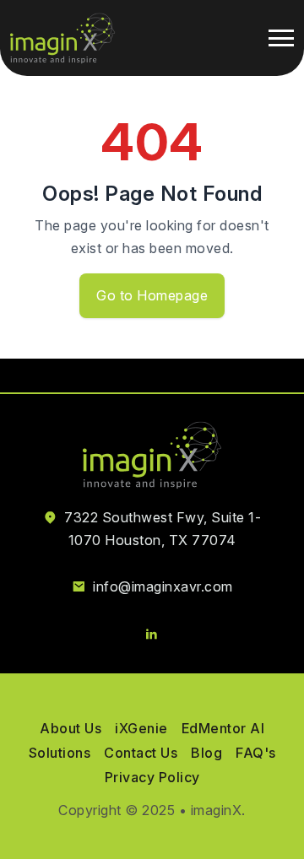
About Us (70, 728)
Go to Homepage (152, 295)
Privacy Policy (152, 777)
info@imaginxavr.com (163, 586)
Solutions (60, 752)
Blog (206, 752)
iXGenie (141, 728)
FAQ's (256, 752)
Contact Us (140, 752)
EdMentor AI (223, 728)
